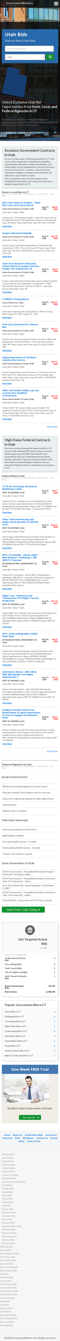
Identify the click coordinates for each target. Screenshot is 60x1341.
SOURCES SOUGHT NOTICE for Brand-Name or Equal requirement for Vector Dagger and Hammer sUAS (21, 714)
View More (52, 426)
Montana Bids (8, 1243)
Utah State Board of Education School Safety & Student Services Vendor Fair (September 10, (20, 266)
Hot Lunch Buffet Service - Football (19, 841)
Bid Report (28, 1138)
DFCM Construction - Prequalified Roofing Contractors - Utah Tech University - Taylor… (29, 880)
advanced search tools (12, 122)
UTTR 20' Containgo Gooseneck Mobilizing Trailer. (19, 487)
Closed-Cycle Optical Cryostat (17, 854)
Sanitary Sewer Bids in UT (17, 1050)
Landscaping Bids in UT (16, 1031)
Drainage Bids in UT (14, 1016)
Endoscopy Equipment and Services (19, 829)
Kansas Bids (8, 1209)
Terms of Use (34, 1141)
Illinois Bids (7, 1198)
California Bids (9, 1168)
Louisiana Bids (8, 1215)
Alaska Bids (7, 1157)
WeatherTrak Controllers (14, 811)
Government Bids (34, 1135)
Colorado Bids (8, 1171)
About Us (17, 1135)
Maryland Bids (8, 1222)
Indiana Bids (8, 1202)
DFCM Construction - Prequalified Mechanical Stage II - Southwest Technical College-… (29, 873)
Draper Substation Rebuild (16, 233)
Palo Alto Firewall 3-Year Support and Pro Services (26, 792)
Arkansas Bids (8, 1164)
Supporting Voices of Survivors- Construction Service (19, 358)
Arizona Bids (8, 1161)
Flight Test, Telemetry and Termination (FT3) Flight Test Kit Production (20, 598)
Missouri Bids (8, 1239)
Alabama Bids (8, 1154)
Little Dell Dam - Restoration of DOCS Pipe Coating (27, 900)
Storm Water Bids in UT (16, 1041)
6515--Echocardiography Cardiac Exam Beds (20, 635)
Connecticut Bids (10, 1175)
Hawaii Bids (7, 1192)
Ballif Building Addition (13, 835)
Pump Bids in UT (13, 1045)
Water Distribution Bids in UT (19, 1055)
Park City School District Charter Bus (20, 325)
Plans (17, 1138)
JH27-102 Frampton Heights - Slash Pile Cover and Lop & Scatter (21, 204)
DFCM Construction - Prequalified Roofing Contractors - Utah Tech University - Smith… (29, 893)
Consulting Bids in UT (15, 1021)
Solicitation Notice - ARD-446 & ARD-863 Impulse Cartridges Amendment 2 (19, 674)
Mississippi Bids (9, 1236)
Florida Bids (7, 1185)
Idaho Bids (7, 1195)
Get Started (29, 1117)
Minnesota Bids (9, 1233)
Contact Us (42, 1138)
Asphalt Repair (9, 804)
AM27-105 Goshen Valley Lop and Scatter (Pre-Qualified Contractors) (20, 393)
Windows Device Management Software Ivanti (24, 786)
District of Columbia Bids (14, 1181)
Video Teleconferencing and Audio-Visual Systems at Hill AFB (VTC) (20, 522)
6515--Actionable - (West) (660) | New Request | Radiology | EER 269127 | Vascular (20, 557)
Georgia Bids (8, 1188)
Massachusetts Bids (11, 1226)
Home (7, 1135)
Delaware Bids (9, 1178)
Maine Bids (7, 1219)
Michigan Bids (8, 1229)
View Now (7, 226)
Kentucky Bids (9, 1212)
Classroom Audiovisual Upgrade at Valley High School (27, 798)
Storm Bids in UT (13, 1011)
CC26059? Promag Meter (15, 299)
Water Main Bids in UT (15, 1026)
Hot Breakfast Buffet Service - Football (21, 847)
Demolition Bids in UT (15, 1036)
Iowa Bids (6, 1205)
